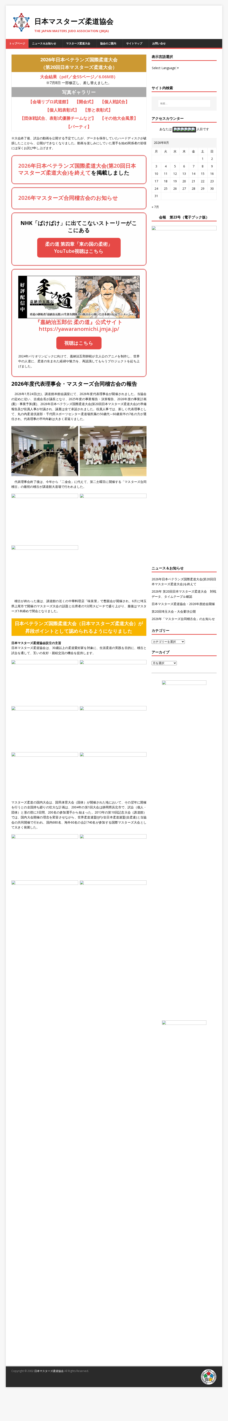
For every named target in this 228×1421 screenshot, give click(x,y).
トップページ (17, 43)
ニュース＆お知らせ (44, 43)
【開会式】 (85, 101)
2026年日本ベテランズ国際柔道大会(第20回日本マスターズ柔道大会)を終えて (77, 169)
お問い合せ (159, 43)
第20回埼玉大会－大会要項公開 (174, 611)
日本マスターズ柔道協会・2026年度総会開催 (183, 604)
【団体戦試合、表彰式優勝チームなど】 (58, 118)
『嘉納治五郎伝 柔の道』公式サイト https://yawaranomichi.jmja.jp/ (79, 325)
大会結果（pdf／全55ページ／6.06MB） (79, 76)
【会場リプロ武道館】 (49, 101)
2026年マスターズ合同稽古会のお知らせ (68, 197)
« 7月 (155, 207)
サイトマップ (134, 43)
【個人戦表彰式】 (62, 110)
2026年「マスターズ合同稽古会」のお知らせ (183, 619)
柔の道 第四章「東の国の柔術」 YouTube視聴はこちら (78, 247)
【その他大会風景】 (119, 118)
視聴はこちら (78, 343)
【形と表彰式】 (98, 110)
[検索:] (184, 103)
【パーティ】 (79, 126)
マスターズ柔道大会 (78, 43)
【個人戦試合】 (115, 101)
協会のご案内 (108, 43)
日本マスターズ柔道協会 (49, 1371)
